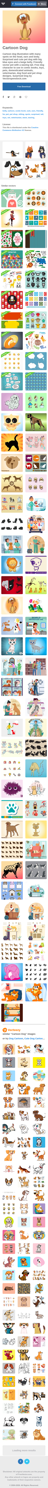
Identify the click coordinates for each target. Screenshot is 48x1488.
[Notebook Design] (36, 239)
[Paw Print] (12, 809)
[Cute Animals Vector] (12, 280)
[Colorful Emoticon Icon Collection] (36, 219)
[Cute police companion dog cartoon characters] (35, 154)
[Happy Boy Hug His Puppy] (36, 605)
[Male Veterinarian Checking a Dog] (36, 891)
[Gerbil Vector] (12, 748)
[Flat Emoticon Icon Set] (12, 361)
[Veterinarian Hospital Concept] (36, 911)
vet (8, 118)
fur (4, 114)
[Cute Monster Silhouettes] (36, 280)
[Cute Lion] (12, 565)
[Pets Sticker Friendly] (12, 891)
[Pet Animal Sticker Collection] (36, 809)
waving (31, 118)
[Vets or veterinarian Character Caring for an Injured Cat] (36, 707)
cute (29, 111)
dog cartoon (16, 1038)
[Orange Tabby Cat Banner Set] (12, 1013)
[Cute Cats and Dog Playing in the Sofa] (36, 850)
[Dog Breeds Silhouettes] (12, 952)
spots (27, 114)
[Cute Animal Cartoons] (36, 259)
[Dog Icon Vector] (12, 463)
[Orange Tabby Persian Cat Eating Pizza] (36, 992)
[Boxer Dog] (36, 422)
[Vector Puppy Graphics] (36, 829)
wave (25, 118)
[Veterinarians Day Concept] (36, 667)
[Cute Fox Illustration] (12, 341)
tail (42, 114)
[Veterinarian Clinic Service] (12, 911)
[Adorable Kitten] (12, 422)
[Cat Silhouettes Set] (36, 972)
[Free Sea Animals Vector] (36, 381)
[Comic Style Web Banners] (12, 320)
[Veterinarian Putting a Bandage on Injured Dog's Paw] (12, 707)
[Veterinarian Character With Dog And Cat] (36, 504)
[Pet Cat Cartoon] (12, 646)
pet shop (14, 114)
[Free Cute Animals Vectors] (36, 341)
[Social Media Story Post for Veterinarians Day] (12, 687)
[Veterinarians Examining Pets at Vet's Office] (12, 667)
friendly (39, 111)
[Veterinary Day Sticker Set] (12, 504)
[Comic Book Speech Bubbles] (12, 381)
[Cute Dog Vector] (36, 565)
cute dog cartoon (34, 1038)
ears (33, 111)
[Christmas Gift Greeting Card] (12, 239)
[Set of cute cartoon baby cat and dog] (9, 1341)
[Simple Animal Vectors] (12, 585)
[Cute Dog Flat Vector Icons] (36, 198)
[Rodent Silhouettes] (36, 748)
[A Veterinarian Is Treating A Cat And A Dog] (36, 687)
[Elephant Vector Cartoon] (12, 972)
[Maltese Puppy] (12, 402)
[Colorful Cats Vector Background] (12, 259)
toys (4, 118)
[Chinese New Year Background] (12, 300)
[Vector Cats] (36, 463)
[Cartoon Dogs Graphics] (12, 626)
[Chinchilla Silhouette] (12, 524)
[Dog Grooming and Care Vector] (36, 402)
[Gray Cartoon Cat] (36, 646)
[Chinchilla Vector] (36, 443)
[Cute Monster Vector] (12, 789)
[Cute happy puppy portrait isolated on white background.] (9, 1222)
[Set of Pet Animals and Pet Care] (36, 952)
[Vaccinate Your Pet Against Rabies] (36, 524)
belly (5, 111)
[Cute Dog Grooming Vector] (36, 483)
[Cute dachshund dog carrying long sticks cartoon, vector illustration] (13, 154)
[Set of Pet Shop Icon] (12, 768)
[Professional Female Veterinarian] (12, 544)
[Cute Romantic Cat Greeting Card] (12, 198)
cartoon (11, 111)
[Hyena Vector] (12, 870)
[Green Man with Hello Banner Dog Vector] (12, 728)
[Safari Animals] (36, 585)
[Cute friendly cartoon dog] (24, 1275)
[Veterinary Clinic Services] (36, 931)
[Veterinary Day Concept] (36, 626)
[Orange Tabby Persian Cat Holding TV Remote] (12, 992)
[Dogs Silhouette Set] (12, 850)
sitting (21, 114)
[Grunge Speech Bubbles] (36, 361)
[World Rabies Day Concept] (36, 728)
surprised (35, 114)
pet (7, 114)
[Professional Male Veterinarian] (36, 544)
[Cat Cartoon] (36, 768)
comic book (20, 111)
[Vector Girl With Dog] (12, 219)
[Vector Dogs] (12, 483)
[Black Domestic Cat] (12, 443)
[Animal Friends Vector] (36, 789)
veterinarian (16, 118)
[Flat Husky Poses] (36, 870)
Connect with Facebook (25, 4)
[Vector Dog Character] (12, 605)
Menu (43, 4)
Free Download (24, 86)
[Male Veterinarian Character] (12, 931)
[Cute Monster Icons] (36, 320)
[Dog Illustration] (12, 829)
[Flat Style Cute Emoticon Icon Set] (36, 300)
